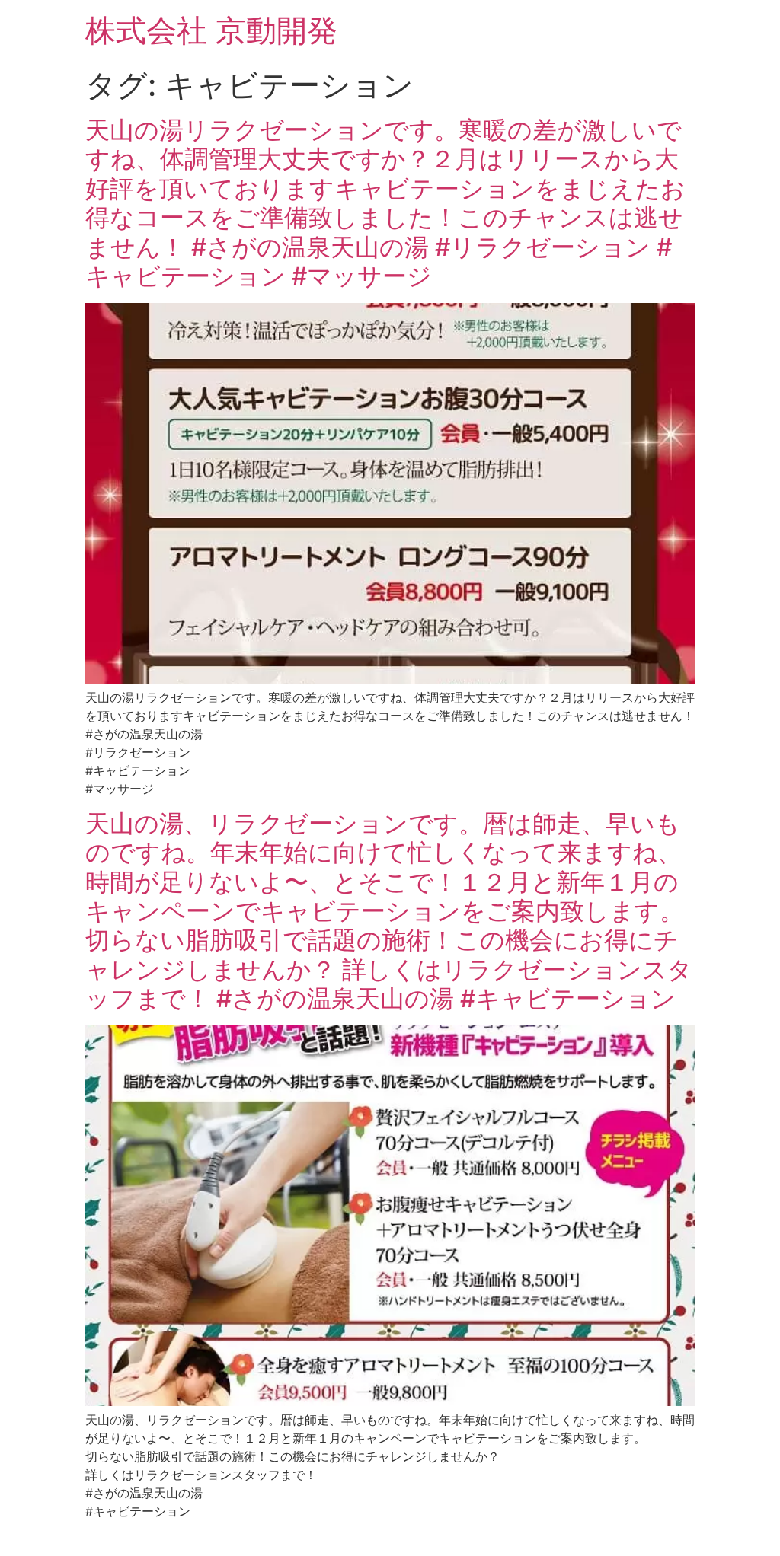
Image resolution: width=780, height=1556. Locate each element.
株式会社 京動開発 (211, 30)
